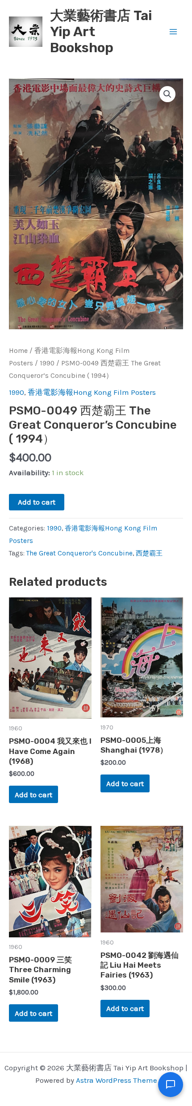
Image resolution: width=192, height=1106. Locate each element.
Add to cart (36, 501)
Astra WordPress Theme (116, 1080)
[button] (167, 94)
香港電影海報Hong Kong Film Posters (92, 392)
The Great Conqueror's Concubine (79, 553)
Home (18, 351)
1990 (47, 363)
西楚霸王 (149, 553)
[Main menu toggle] (173, 31)
